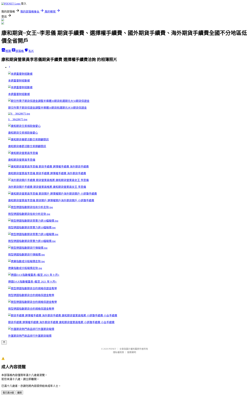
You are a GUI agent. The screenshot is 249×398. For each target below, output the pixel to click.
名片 (31, 51)
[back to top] (4, 342)
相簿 (8, 51)
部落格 (20, 51)
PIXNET (112, 349)
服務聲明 (131, 352)
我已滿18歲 (8, 392)
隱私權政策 (118, 352)
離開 (19, 392)
